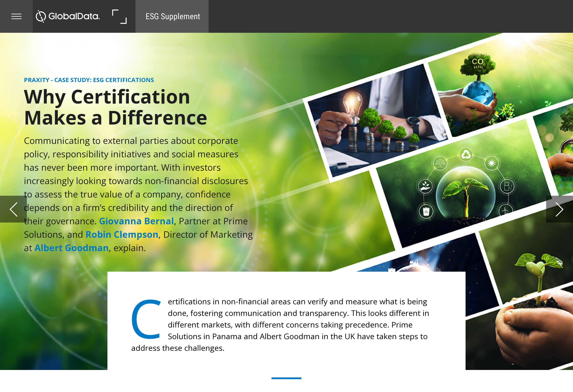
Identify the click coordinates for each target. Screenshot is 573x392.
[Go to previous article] (13, 209)
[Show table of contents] (16, 16)
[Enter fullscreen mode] (119, 16)
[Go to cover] (68, 16)
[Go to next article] (559, 209)
